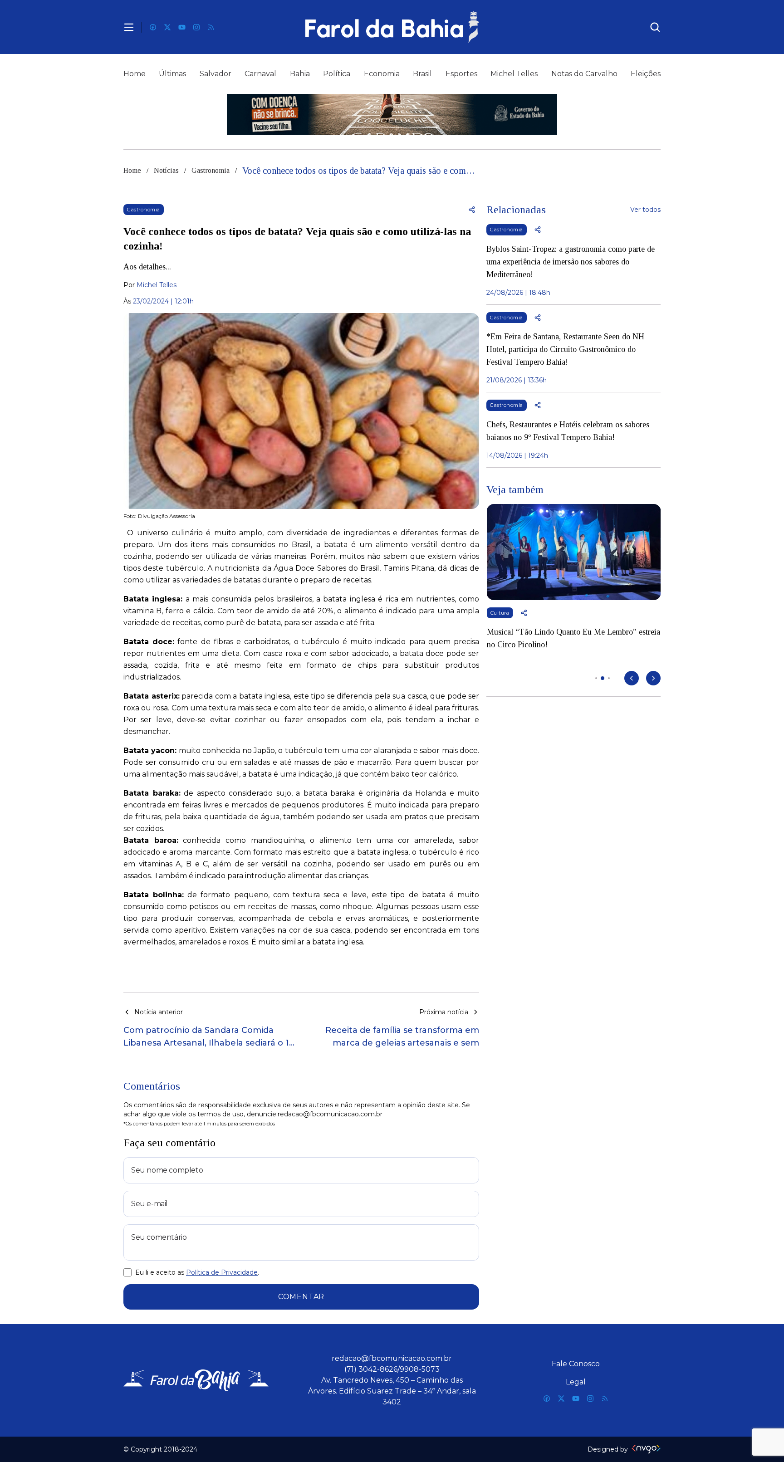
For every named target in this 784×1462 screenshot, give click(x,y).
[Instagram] (196, 27)
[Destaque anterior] (631, 678)
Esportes (461, 73)
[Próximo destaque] (653, 678)
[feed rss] (211, 27)
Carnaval (260, 73)
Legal (576, 1382)
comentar (301, 1296)
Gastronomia (210, 170)
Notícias (166, 170)
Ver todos (645, 209)
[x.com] (167, 27)
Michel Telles (514, 73)
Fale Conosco (576, 1363)
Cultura (499, 613)
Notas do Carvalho (584, 73)
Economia (382, 73)
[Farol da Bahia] (392, 27)
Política (336, 73)
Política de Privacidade (222, 1272)
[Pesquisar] (655, 27)
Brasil (422, 73)
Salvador (215, 73)
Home (134, 73)
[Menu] (128, 27)
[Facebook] (153, 27)
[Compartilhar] (472, 209)
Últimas (172, 73)
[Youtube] (182, 27)
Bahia (300, 73)
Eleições (646, 73)
